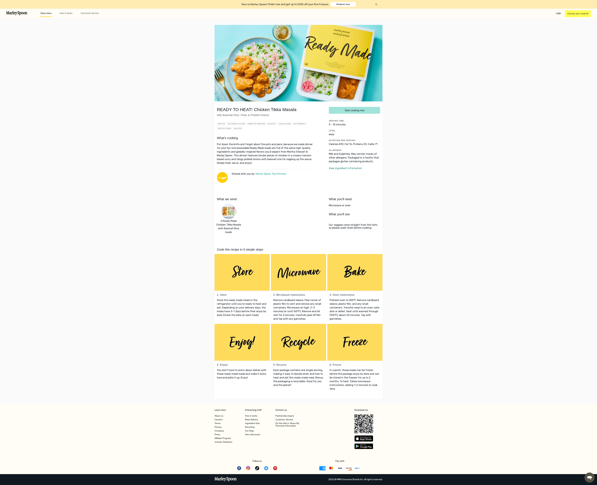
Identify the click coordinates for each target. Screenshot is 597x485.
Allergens (335, 150)
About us (219, 416)
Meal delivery (251, 419)
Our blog (249, 430)
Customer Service (90, 13)
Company (219, 430)
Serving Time (336, 121)
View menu (45, 13)
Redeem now (343, 4)
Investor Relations (223, 442)
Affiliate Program (223, 438)
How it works (66, 13)
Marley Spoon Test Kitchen (271, 173)
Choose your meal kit (577, 13)
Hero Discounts (252, 434)
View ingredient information (345, 168)
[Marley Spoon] (226, 479)
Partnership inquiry (284, 416)
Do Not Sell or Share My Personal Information (287, 424)
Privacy (218, 427)
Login (558, 13)
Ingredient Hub (252, 423)
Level (332, 131)
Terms (218, 423)
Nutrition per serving (342, 140)
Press (217, 434)
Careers (218, 419)
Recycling (250, 427)
